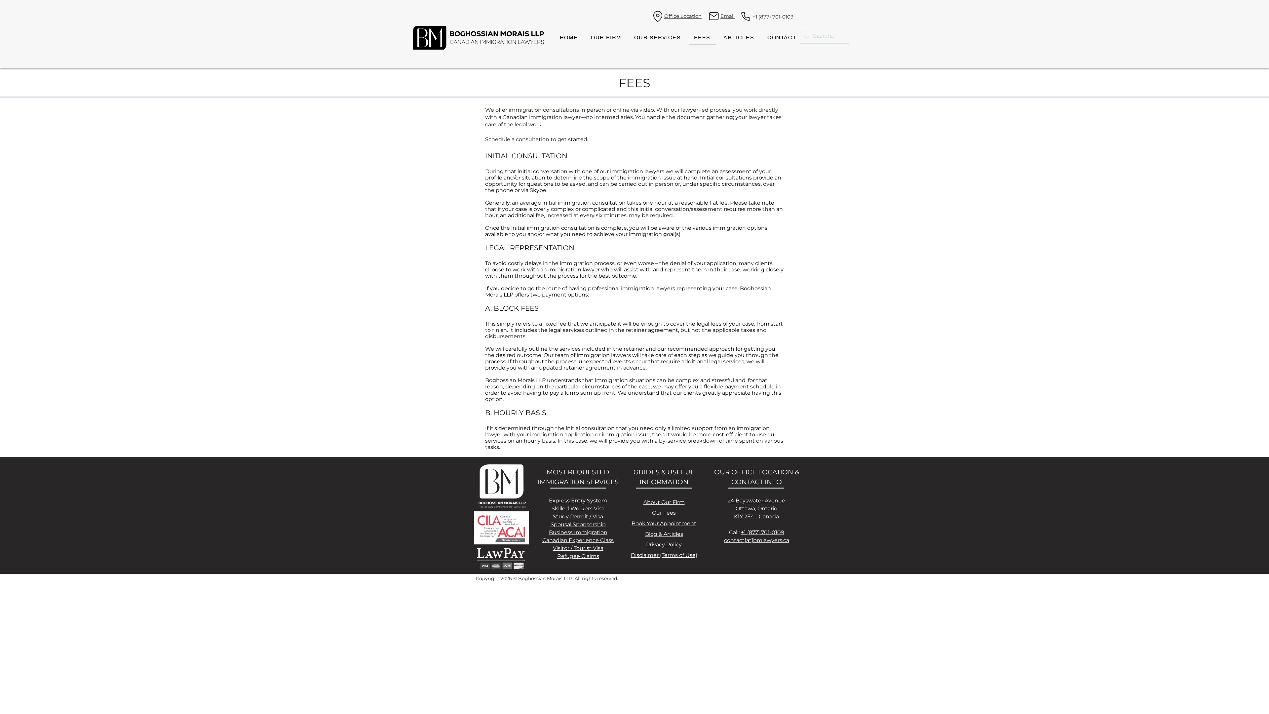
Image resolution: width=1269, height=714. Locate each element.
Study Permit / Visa (578, 516)
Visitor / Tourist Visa (578, 548)
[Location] (657, 16)
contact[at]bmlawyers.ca (756, 540)
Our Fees (664, 513)
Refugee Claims (578, 556)
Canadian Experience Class (578, 540)
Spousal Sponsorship (578, 524)
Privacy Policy (664, 544)
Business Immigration (578, 532)
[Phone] (746, 16)
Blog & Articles (664, 534)
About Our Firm (664, 502)
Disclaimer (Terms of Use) (664, 555)
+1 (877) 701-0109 (772, 17)
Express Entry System (578, 500)
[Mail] (714, 16)
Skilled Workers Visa (578, 508)
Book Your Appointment (664, 523)
